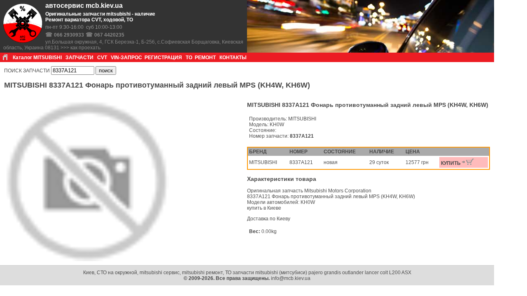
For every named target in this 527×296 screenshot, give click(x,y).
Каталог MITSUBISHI (37, 57)
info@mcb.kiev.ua (290, 278)
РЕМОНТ (205, 57)
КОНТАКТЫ (233, 57)
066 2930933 (69, 35)
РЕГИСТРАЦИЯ (163, 57)
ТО (189, 57)
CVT (102, 57)
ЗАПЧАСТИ (79, 57)
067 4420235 (109, 35)
